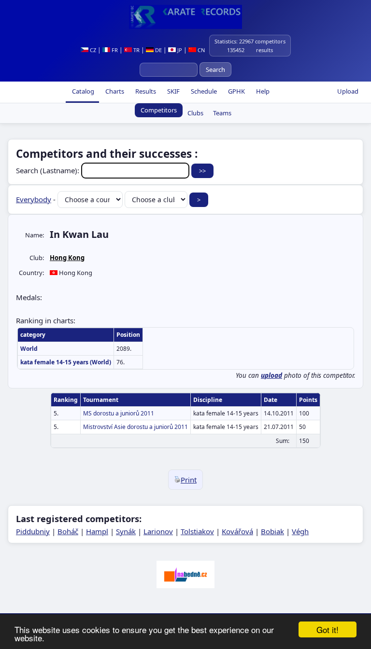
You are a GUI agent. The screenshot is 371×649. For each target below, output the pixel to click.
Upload (347, 91)
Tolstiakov (197, 531)
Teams (222, 113)
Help (262, 91)
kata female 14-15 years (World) (65, 362)
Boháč (67, 531)
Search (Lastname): (48, 170)
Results (145, 91)
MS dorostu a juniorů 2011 (118, 413)
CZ (92, 50)
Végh (300, 531)
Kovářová (237, 531)
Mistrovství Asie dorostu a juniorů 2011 (135, 427)
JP (179, 50)
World (29, 349)
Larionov (158, 531)
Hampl (97, 531)
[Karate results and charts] (185, 17)
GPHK (236, 91)
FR (114, 50)
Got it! (327, 629)
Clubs (195, 113)
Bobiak (272, 531)
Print (189, 479)
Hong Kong (67, 257)
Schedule (203, 91)
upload (271, 375)
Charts (114, 91)
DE (158, 50)
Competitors (159, 110)
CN (200, 50)
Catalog (82, 91)
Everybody (33, 199)
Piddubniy (33, 531)
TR (136, 50)
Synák (126, 531)
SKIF (173, 91)
